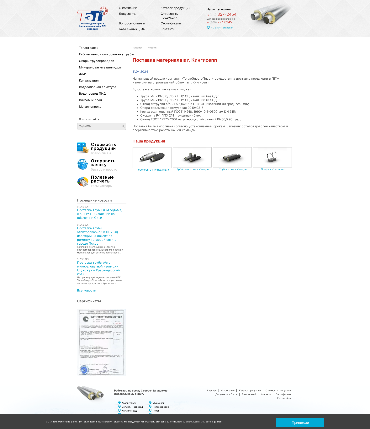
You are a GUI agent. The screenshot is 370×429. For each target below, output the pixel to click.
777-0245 (219, 22)
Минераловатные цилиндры (99, 67)
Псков (156, 410)
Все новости (86, 290)
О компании (128, 8)
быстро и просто (104, 165)
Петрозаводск (161, 406)
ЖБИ (82, 74)
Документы (127, 14)
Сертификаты (171, 23)
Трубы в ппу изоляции (233, 169)
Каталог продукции (175, 8)
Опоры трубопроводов (96, 61)
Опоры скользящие (273, 169)
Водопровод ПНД (92, 93)
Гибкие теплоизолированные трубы (99, 54)
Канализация (89, 80)
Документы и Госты (226, 394)
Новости (152, 47)
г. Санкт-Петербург (222, 27)
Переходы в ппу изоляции (152, 169)
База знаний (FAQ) (133, 29)
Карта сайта (284, 398)
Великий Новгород (132, 406)
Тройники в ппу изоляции (193, 169)
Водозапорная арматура (97, 87)
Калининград (129, 410)
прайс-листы (103, 148)
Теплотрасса (88, 48)
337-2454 (221, 14)
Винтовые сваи (90, 100)
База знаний (249, 394)
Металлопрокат (91, 106)
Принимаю (300, 423)
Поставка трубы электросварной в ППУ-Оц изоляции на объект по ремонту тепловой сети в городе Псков (97, 235)
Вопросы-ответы (132, 23)
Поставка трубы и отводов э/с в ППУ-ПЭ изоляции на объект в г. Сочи (100, 214)
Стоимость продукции (169, 15)
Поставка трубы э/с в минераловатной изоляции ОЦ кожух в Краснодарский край (98, 268)
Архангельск (129, 403)
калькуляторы (102, 181)
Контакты (168, 29)
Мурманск (158, 403)
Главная (137, 47)
